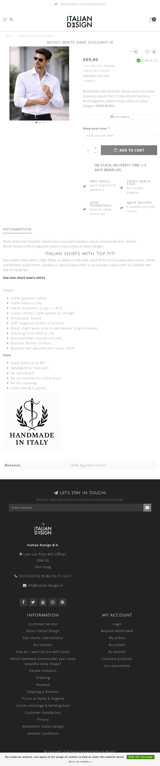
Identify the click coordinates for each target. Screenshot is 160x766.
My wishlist (117, 651)
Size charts (121, 116)
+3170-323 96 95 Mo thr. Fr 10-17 (45, 576)
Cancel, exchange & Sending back (43, 705)
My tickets (117, 645)
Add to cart (131, 150)
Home (9, 35)
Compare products (117, 658)
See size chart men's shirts (24, 277)
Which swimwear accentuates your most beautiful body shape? (43, 661)
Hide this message (141, 757)
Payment (43, 684)
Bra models (43, 645)
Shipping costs (92, 75)
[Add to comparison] (154, 52)
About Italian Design (43, 631)
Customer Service (43, 624)
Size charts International (43, 638)
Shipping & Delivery (43, 691)
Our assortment (117, 665)
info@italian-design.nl (45, 585)
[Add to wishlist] (147, 52)
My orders (117, 638)
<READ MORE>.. (105, 106)
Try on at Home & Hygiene (43, 698)
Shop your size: (96, 128)
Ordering (43, 677)
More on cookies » (80, 761)
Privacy (43, 719)
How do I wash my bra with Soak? (43, 651)
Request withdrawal (117, 631)
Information (17, 229)
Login (117, 624)
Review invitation (43, 670)
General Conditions (43, 733)
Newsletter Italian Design (43, 726)
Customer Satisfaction (43, 712)
